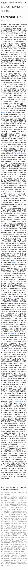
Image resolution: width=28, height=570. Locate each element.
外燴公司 (23, 444)
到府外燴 (9, 350)
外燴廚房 (13, 333)
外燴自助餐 (4, 112)
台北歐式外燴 (17, 401)
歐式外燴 (6, 378)
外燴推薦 (11, 197)
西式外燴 (13, 262)
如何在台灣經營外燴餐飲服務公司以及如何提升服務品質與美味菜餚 (13, 6)
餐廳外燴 (17, 154)
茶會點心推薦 (12, 298)
